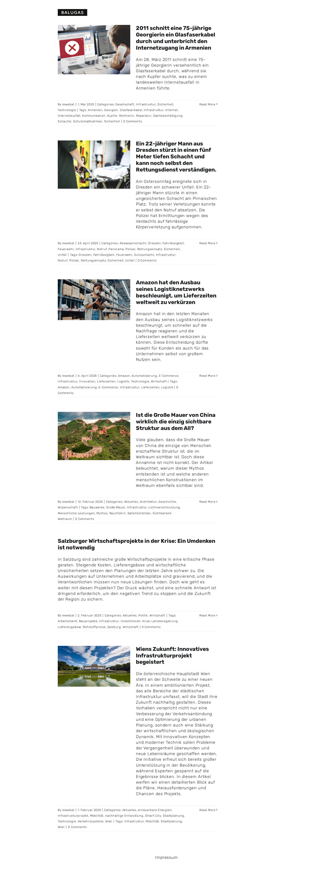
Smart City (153, 815)
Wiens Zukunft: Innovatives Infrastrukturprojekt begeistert (172, 655)
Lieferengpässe (69, 627)
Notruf (102, 249)
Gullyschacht (144, 254)
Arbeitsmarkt (67, 621)
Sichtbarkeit (162, 513)
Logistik (123, 381)
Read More (207, 104)
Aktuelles (131, 501)
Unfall (62, 254)
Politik (143, 615)
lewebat (68, 104)
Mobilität (97, 815)
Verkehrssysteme (91, 821)
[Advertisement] (282, 56)
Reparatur (143, 115)
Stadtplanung (173, 815)
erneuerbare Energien (155, 810)
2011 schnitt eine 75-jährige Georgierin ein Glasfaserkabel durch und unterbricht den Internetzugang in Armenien (175, 38)
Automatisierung (144, 375)
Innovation (87, 381)
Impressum (166, 857)
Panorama (116, 249)
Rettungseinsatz (149, 249)
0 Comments (132, 121)
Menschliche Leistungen (76, 513)
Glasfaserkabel (131, 110)
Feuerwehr (66, 249)
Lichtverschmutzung (164, 507)
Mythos (102, 513)
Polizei (130, 249)
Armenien (95, 110)
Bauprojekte (88, 621)
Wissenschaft (68, 507)
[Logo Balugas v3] (72, 11)
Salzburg (114, 627)
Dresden (154, 243)
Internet (171, 110)
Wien (109, 821)
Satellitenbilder (139, 513)
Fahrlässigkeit (173, 243)
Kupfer (112, 115)
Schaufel (64, 121)
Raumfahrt (117, 513)
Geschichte (167, 501)
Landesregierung (165, 621)
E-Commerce (169, 375)
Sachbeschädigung (168, 115)
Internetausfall (69, 115)
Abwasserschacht (133, 243)
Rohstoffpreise (94, 627)
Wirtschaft (159, 381)
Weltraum (65, 519)
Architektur (148, 501)
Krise (146, 621)
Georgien (111, 110)
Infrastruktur (146, 104)
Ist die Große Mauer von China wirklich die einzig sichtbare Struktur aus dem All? (175, 421)
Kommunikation (94, 115)
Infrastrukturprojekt (73, 815)
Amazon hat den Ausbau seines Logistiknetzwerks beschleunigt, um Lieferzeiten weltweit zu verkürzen (176, 292)
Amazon (124, 375)
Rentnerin (126, 115)
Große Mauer (115, 507)
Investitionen (131, 621)
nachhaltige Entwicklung (124, 815)
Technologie (67, 110)
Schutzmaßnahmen (88, 121)
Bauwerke (97, 507)
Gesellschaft (124, 104)
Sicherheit (165, 104)
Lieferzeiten (106, 381)
